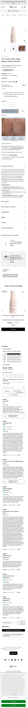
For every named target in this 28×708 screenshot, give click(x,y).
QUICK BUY (13, 329)
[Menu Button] (1, 7)
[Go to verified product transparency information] (8, 70)
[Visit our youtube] (15, 659)
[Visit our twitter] (8, 659)
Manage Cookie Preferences (13, 671)
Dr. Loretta (13, 15)
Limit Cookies (13, 701)
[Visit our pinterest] (21, 659)
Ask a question (13, 75)
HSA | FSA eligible (8, 81)
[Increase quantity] (13, 104)
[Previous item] (2, 311)
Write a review (5, 75)
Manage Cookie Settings (13, 697)
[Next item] (24, 311)
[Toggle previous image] (1, 30)
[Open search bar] (4, 7)
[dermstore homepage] (13, 7)
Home (3, 15)
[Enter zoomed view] (24, 40)
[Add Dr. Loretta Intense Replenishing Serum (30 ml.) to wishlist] (22, 292)
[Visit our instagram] (12, 659)
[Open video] (13, 48)
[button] (13, 70)
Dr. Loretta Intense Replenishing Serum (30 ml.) (13, 316)
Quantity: (4, 101)
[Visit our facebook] (5, 659)
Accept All (13, 705)
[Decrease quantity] (4, 104)
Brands (7, 15)
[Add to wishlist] (22, 111)
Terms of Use (22, 695)
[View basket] (25, 7)
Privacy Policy (15, 695)
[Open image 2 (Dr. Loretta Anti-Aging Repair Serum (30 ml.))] (22, 48)
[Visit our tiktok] (18, 659)
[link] (22, 7)
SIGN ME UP (13, 653)
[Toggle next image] (26, 30)
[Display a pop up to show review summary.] (18, 322)
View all (23, 85)
